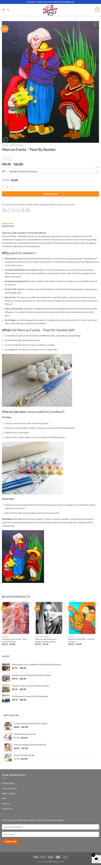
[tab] (8, 226)
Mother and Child (25, 205)
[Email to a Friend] (18, 210)
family (8, 205)
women (72, 205)
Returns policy (8, 793)
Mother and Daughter (41, 205)
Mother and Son (56, 205)
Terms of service (9, 788)
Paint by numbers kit (41, 297)
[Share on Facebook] (9, 210)
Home (5, 145)
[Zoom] (5, 139)
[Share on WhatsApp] (4, 210)
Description (8, 226)
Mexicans (15, 205)
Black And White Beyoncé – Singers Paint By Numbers (46, 640)
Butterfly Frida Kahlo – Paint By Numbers (81, 640)
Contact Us (7, 808)
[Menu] (3, 10)
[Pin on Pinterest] (23, 210)
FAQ (4, 798)
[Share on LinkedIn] (28, 210)
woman (66, 205)
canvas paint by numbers (45, 412)
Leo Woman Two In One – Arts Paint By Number (14, 640)
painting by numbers (82, 289)
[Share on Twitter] (14, 210)
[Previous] (2, 625)
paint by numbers (22, 253)
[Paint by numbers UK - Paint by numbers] (50, 10)
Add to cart (50, 194)
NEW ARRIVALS (16, 145)
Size (3, 171)
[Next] (99, 625)
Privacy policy (8, 783)
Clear (97, 167)
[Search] (8, 9)
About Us (6, 803)
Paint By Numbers (44, 258)
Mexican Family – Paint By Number (18, 236)
